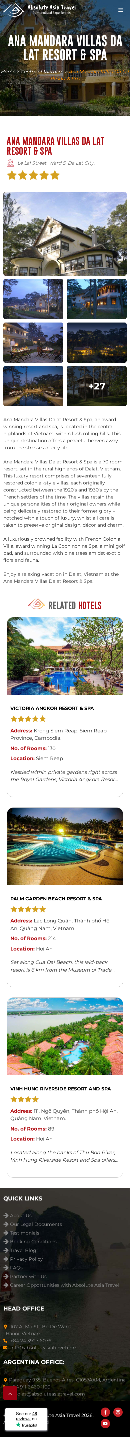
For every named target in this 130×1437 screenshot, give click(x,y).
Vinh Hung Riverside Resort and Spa (60, 1089)
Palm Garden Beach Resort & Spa (56, 899)
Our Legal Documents (36, 1224)
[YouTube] (105, 1423)
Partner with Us (28, 1276)
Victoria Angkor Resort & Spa (52, 708)
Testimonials (24, 1233)
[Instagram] (118, 1412)
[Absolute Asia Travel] (39, 10)
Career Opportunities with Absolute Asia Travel (64, 1285)
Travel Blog (23, 1250)
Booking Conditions (33, 1242)
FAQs (16, 1268)
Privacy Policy (26, 1259)
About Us (21, 1216)
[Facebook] (105, 1412)
